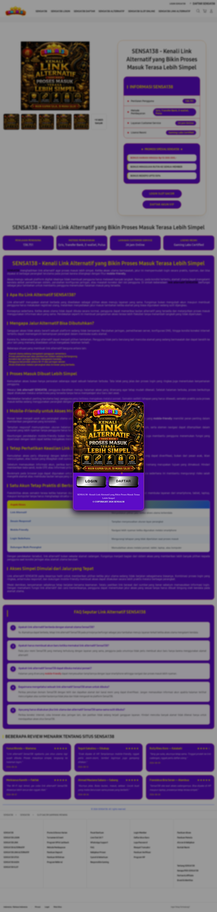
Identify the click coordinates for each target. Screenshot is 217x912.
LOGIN (91, 481)
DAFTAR (123, 481)
